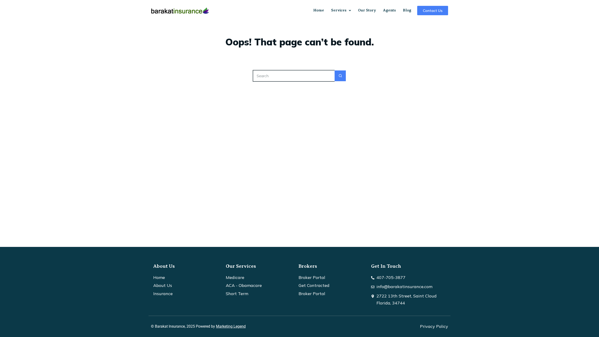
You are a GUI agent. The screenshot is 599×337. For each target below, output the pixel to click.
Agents (389, 10)
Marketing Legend (231, 326)
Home (318, 10)
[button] (341, 10)
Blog (407, 10)
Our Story (367, 10)
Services (339, 10)
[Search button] (340, 76)
